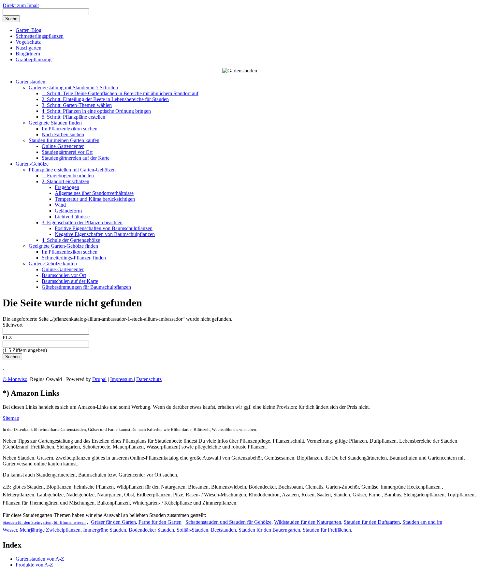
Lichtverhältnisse (72, 216)
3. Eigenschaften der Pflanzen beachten (82, 222)
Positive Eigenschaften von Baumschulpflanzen (103, 228)
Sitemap (11, 418)
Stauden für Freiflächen (327, 530)
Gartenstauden (30, 81)
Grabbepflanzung (33, 59)
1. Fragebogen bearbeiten (68, 175)
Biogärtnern (28, 53)
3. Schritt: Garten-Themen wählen (77, 105)
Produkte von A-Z (34, 564)
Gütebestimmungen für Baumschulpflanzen (86, 287)
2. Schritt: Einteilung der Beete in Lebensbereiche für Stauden (105, 99)
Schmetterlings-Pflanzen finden (74, 257)
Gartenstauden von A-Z (40, 559)
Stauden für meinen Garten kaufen (64, 140)
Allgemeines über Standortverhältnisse (94, 193)
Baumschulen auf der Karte (70, 281)
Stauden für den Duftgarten (372, 522)
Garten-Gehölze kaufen (53, 263)
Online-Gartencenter (63, 146)
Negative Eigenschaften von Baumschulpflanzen (105, 234)
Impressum (122, 379)
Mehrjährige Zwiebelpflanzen (50, 530)
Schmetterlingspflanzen (40, 36)
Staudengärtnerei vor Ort (67, 152)
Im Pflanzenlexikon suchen (69, 128)
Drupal (99, 379)
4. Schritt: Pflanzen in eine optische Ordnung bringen (96, 111)
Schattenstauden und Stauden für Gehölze (228, 522)
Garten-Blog (28, 30)
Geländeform (68, 210)
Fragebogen (67, 187)
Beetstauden (223, 530)
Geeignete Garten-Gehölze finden (63, 246)
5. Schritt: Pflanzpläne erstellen (73, 117)
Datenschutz (149, 379)
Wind (60, 205)
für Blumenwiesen (69, 522)
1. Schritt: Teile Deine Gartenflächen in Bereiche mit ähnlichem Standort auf (120, 93)
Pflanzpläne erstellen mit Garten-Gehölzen (72, 169)
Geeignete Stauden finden (55, 122)
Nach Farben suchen (63, 134)
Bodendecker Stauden (151, 530)
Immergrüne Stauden (104, 530)
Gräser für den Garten (113, 522)
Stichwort (12, 325)
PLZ (7, 337)
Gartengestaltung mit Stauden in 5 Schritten (73, 87)
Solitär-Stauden (192, 530)
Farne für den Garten (159, 522)
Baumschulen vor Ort (64, 275)
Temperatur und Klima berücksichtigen (95, 199)
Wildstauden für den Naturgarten (307, 522)
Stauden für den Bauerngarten (269, 530)
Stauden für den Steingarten (27, 522)
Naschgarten (28, 48)
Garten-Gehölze (32, 164)
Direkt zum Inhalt (21, 5)
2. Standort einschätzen (65, 181)
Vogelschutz (28, 42)
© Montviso (15, 379)
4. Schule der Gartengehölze (71, 240)
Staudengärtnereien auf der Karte (75, 158)
